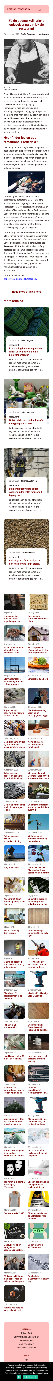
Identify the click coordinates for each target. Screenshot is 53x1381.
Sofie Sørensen (28, 34)
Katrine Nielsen (28, 553)
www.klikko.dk (29, 1347)
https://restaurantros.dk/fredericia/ (20, 279)
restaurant (44, 34)
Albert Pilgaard (27, 340)
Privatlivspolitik (30, 1377)
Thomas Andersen (29, 481)
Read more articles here (26, 291)
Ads (26, 1360)
